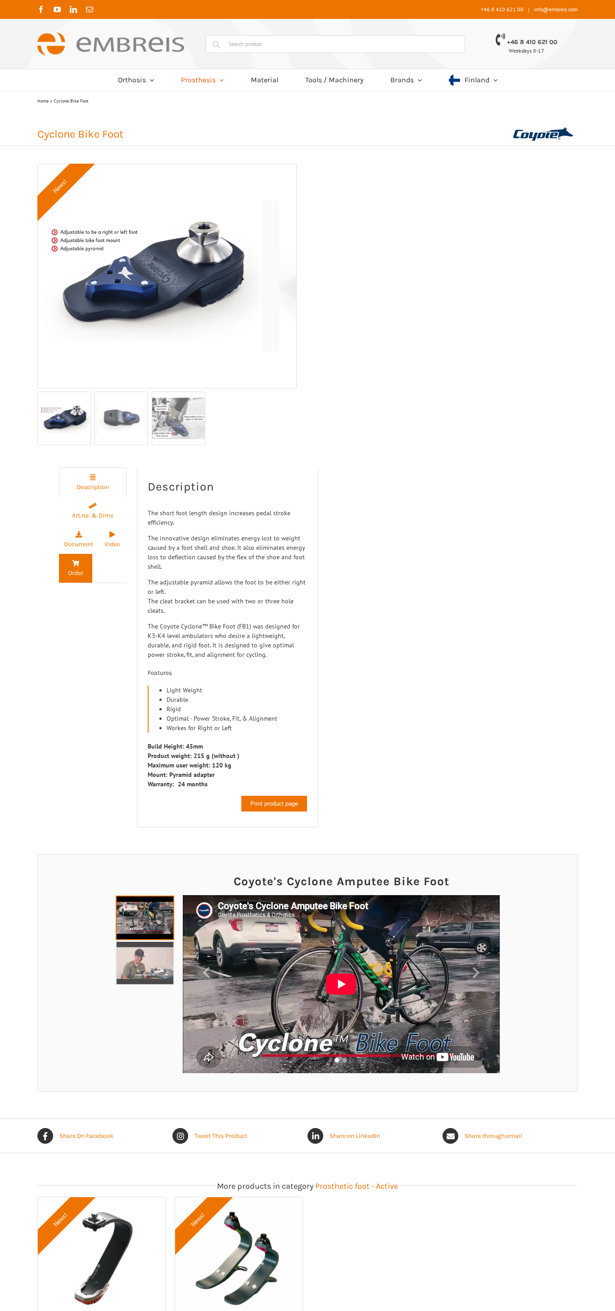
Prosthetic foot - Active (356, 1186)
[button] (207, 972)
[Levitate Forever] (307, 1202)
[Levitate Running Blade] (124, 1202)
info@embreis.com (556, 9)
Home (43, 101)
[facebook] (41, 9)
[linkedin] (73, 9)
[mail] (89, 9)
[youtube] (57, 9)
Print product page (274, 803)
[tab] (93, 482)
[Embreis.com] (110, 35)
